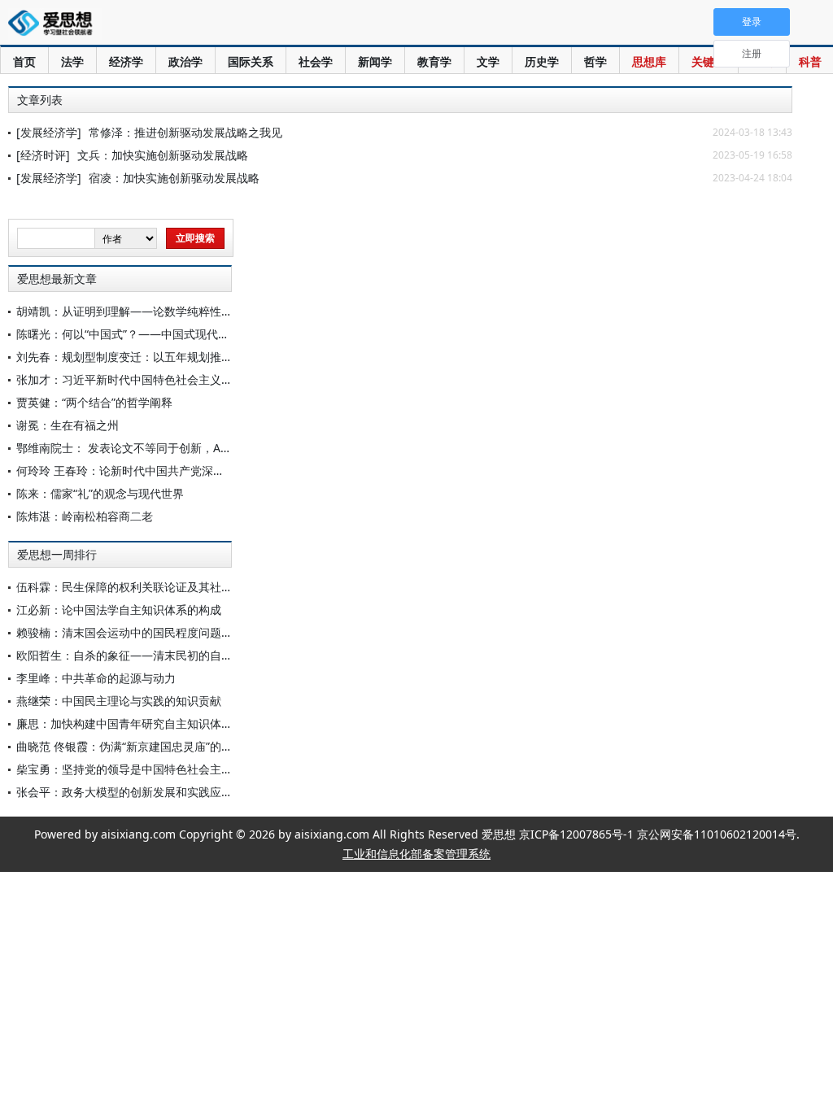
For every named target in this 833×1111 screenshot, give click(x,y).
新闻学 (375, 61)
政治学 (185, 61)
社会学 (316, 61)
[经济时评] (43, 155)
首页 (24, 61)
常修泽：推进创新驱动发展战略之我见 (185, 132)
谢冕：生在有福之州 (67, 425)
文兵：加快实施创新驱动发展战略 (162, 155)
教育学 (434, 61)
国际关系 (250, 61)
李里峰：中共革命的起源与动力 (96, 678)
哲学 (595, 61)
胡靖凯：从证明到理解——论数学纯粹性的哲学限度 (147, 311)
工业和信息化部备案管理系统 (416, 853)
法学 (72, 61)
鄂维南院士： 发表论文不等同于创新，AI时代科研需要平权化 (171, 447)
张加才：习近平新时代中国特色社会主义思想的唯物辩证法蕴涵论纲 (187, 379)
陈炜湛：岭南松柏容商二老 (84, 516)
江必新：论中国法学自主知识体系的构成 (118, 609)
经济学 (126, 61)
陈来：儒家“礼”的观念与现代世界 (100, 493)
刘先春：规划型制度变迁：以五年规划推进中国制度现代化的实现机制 (192, 356)
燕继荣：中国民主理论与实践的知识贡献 (118, 700)
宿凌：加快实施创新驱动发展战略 (174, 177)
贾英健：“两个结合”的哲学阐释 (94, 402)
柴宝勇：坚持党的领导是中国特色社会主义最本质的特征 (158, 769)
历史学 (542, 61)
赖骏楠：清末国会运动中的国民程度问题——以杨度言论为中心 (175, 632)
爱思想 (55, 24)
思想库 (649, 61)
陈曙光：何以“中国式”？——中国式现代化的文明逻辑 (151, 334)
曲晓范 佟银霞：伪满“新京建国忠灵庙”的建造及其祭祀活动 (164, 746)
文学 (488, 61)
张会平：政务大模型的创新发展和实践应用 (124, 791)
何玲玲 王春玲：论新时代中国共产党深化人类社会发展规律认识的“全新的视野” (215, 470)
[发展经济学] (48, 132)
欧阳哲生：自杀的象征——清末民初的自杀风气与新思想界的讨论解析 (192, 655)
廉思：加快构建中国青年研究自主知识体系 (124, 723)
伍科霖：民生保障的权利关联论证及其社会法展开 (141, 587)
